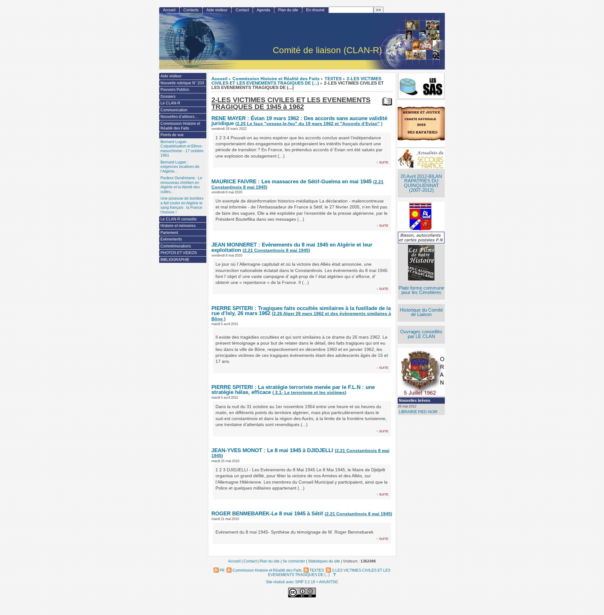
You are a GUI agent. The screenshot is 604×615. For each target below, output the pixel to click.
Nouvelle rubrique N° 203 (182, 83)
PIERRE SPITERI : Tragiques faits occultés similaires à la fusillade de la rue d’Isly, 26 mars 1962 (301, 310)
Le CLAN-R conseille (178, 219)
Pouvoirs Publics (174, 89)
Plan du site (288, 10)
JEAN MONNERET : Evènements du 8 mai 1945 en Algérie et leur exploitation (291, 247)
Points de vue (172, 135)
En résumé (315, 10)
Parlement (169, 232)
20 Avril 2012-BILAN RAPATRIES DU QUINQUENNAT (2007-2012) (421, 183)
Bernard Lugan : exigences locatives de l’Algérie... (179, 167)
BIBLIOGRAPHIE (174, 260)
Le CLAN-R (170, 103)
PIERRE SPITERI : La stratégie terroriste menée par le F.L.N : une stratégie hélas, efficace (293, 389)
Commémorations (175, 246)
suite (384, 162)
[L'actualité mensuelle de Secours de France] (421, 159)
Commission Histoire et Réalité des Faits (276, 78)
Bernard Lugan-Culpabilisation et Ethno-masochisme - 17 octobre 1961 (182, 149)
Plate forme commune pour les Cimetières (421, 290)
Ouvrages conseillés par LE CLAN (421, 334)
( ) (309, 123)
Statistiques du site (324, 561)
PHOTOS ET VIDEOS (178, 253)
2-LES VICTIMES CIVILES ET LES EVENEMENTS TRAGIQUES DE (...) (296, 81)
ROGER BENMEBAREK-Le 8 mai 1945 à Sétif (267, 513)
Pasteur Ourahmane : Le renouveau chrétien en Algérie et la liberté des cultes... (181, 185)
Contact (242, 10)
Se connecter (293, 561)
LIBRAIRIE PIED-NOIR (418, 412)
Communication (173, 110)
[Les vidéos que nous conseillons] (421, 263)
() (276, 250)
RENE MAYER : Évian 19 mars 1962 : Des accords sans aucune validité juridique (299, 120)
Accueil (219, 78)
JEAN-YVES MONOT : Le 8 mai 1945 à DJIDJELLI (272, 450)
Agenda (263, 10)
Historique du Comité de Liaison (421, 312)
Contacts (191, 10)
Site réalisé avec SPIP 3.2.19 (290, 582)
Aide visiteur (216, 10)
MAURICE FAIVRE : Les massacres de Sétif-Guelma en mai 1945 (292, 181)
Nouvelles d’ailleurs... (178, 116)
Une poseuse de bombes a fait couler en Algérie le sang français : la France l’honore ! (182, 205)
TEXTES (333, 78)
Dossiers (168, 96)
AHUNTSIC (328, 582)
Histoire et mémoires (178, 226)
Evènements (171, 239)
